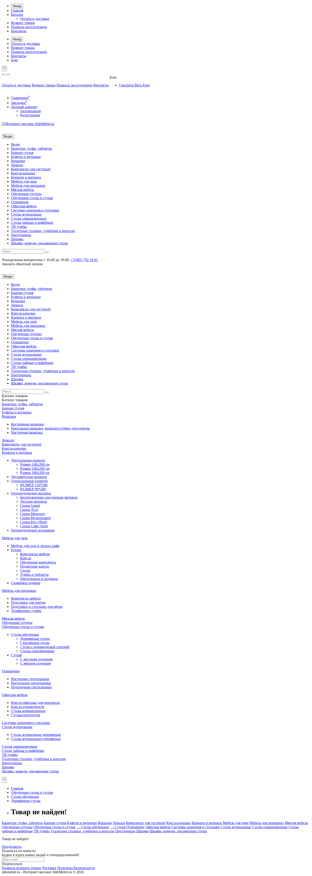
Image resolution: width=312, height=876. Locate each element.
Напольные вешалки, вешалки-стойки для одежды (50, 428)
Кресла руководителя (27, 707)
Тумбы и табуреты (34, 575)
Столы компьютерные (28, 711)
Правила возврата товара (21, 868)
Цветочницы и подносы (39, 579)
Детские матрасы (33, 501)
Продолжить (11, 847)
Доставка (49, 868)
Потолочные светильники (31, 687)
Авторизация (30, 111)
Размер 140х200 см (34, 464)
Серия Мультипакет (35, 518)
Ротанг (16, 550)
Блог (14, 60)
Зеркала (17, 165)
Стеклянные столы (35, 643)
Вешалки (18, 161)
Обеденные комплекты (38, 562)
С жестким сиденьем (36, 659)
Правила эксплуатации (29, 27)
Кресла (25, 558)
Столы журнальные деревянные (36, 735)
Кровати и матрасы (26, 177)
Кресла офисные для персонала (35, 703)
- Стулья (117, 827)
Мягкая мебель (22, 190)
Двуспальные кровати (28, 460)
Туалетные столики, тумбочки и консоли (43, 231)
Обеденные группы (26, 194)
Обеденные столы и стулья (32, 198)
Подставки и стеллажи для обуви (37, 607)
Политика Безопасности (76, 868)
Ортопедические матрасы (31, 493)
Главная (17, 10)
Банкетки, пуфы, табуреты (31, 148)
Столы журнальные (26, 214)
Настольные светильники (31, 683)
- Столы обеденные (92, 827)
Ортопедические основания (32, 530)
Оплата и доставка (34, 19)
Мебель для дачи (24, 181)
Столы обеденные (25, 634)
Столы (25, 570)
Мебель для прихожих (28, 185)
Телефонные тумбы (26, 611)
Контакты (18, 31)
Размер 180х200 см (34, 473)
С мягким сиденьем (35, 663)
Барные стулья (22, 153)
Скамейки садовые (25, 583)
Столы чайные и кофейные (32, 222)
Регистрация (30, 115)
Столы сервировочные (28, 218)
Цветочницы (21, 235)
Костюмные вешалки (27, 424)
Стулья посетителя (25, 715)
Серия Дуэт (29, 510)
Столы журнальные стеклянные (36, 739)
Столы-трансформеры (37, 651)
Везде (15, 144)
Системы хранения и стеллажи (35, 210)
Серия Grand (30, 505)
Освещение (20, 202)
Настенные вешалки (27, 432)
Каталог (17, 14)
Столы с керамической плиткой (44, 647)
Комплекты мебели (35, 554)
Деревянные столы (35, 639)
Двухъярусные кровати (29, 477)
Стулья (16, 655)
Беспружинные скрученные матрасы (48, 497)
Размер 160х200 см (34, 468)
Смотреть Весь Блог (134, 85)
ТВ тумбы (19, 227)
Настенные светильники (30, 679)
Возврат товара (23, 23)
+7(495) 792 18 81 (84, 260)
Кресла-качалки (23, 173)
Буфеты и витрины (26, 157)
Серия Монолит (32, 514)
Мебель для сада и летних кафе (35, 546)
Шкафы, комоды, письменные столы (39, 243)
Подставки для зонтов (28, 602)
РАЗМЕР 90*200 (33, 489)
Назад (17, 6)
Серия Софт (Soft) (34, 526)
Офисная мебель (24, 206)
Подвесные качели (34, 566)
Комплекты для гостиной (30, 169)
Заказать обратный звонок (22, 264)
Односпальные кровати (29, 481)
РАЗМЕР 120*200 (34, 485)
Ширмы (17, 239)
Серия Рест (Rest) (33, 522)
